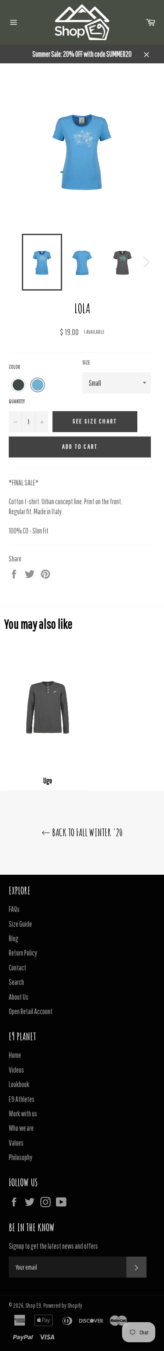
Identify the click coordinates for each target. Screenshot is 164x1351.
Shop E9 (33, 1305)
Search (16, 982)
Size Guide (20, 924)
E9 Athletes (22, 1099)
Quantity (17, 401)
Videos (16, 1070)
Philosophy (20, 1157)
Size (86, 362)
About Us (18, 997)
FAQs (14, 909)
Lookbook (19, 1084)
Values (16, 1143)
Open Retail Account (30, 1011)
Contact (17, 967)
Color (14, 367)
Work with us (23, 1113)
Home (15, 1055)
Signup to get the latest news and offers (53, 1246)
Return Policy (23, 953)
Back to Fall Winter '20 (86, 832)
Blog (13, 938)
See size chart (95, 421)
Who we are (21, 1128)
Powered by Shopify (62, 1305)
